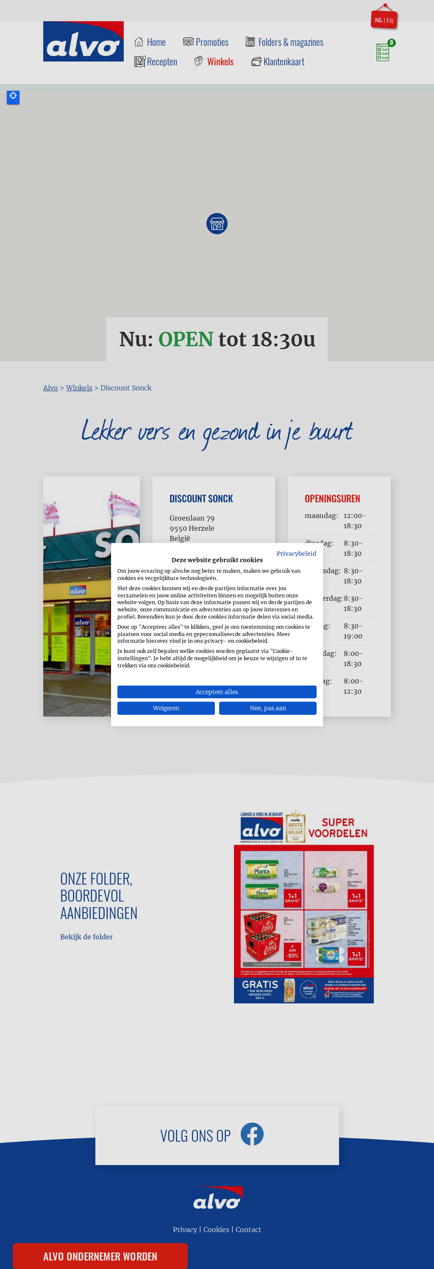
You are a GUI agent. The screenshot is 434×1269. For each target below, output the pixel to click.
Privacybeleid (297, 553)
